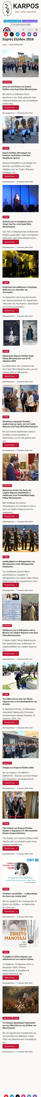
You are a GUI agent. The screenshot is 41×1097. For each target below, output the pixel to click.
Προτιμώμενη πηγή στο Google (21, 24)
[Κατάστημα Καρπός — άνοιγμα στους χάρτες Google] (20, 8)
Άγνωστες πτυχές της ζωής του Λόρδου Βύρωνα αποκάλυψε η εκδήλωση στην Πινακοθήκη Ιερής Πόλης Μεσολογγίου (19, 494)
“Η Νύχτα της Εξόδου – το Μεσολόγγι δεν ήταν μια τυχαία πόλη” (20, 894)
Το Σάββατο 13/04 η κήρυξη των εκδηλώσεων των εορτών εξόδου (18, 957)
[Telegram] (18, 34)
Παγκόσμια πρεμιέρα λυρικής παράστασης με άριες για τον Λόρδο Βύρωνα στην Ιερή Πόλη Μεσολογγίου (20, 424)
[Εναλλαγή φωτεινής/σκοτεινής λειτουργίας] (29, 30)
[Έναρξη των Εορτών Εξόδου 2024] (21, 744)
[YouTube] (6, 34)
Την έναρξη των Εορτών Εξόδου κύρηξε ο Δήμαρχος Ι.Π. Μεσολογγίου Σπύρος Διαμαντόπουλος (20, 831)
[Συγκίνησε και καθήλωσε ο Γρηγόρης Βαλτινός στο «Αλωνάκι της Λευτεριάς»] (21, 264)
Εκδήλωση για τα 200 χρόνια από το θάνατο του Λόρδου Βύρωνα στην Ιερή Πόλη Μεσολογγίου (20, 633)
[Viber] (35, 34)
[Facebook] (29, 34)
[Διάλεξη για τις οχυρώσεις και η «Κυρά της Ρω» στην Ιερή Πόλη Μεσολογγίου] (21, 198)
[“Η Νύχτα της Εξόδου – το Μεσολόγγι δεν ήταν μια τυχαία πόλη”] (21, 870)
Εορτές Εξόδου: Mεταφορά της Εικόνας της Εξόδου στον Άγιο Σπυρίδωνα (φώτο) (17, 155)
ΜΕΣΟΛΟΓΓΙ (7, 82)
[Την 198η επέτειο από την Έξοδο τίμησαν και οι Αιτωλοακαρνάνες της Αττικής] (21, 676)
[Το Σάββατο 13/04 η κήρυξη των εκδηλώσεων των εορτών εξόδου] (21, 933)
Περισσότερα (11, 108)
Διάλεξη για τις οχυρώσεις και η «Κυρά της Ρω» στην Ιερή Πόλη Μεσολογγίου (17, 224)
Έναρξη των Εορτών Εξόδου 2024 (18, 767)
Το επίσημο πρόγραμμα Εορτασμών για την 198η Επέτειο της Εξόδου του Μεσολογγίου (19, 1025)
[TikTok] (12, 34)
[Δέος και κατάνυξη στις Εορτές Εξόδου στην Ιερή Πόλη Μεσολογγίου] (21, 63)
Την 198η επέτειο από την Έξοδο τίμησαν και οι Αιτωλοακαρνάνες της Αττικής (20, 701)
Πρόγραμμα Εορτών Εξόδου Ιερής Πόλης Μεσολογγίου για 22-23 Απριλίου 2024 (18, 358)
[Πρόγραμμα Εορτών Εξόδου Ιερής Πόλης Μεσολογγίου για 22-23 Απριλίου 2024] (21, 332)
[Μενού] (36, 30)
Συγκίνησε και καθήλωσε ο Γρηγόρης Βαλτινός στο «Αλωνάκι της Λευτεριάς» (20, 289)
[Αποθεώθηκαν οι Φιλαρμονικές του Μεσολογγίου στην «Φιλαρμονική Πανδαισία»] (21, 538)
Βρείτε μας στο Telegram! (13, 21)
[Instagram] (23, 34)
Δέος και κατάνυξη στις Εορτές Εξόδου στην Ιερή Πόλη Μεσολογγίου (20, 87)
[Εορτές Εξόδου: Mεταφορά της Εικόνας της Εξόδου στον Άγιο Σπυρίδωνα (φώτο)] (21, 129)
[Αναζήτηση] (23, 30)
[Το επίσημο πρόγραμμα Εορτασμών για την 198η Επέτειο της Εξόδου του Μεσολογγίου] (21, 999)
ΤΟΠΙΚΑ (5, 148)
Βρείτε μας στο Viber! (31, 21)
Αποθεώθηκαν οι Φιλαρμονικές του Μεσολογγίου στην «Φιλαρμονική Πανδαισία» (19, 564)
